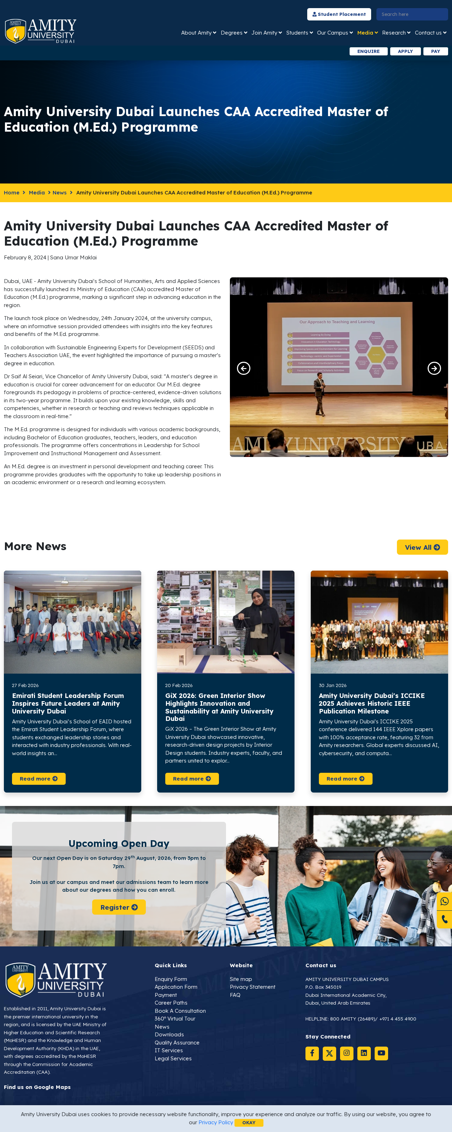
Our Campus (332, 32)
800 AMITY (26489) (352, 1019)
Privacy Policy (215, 1122)
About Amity (196, 32)
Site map (241, 979)
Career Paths (171, 1002)
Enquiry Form (171, 979)
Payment (166, 995)
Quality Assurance (177, 1042)
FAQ (235, 995)
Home (11, 192)
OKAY (248, 1122)
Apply (405, 51)
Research (394, 32)
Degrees (232, 32)
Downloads (169, 1034)
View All (419, 547)
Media (365, 32)
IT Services (169, 1050)
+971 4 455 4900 (397, 1019)
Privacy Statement (252, 986)
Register (115, 907)
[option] (132, 51)
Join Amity (264, 32)
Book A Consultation (180, 1010)
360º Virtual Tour (175, 1018)
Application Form (176, 986)
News (60, 192)
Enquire (368, 51)
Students (297, 32)
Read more (36, 778)
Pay (435, 51)
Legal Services (173, 1058)
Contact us (428, 32)
